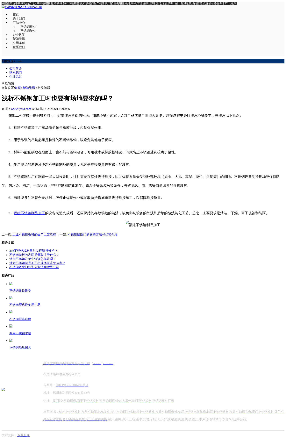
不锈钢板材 (28, 26)
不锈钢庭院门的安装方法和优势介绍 (92, 234)
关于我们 (19, 18)
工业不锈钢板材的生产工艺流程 (34, 234)
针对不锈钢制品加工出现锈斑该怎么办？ (37, 263)
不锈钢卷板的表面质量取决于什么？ (34, 254)
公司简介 (15, 68)
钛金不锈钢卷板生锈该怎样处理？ (32, 259)
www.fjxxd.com (21, 109)
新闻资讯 (19, 38)
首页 (16, 14)
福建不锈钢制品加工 (29, 213)
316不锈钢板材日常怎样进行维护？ (33, 250)
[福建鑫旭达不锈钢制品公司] (22, 7)
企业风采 (19, 34)
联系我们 (19, 47)
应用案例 (19, 43)
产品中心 (19, 22)
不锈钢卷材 (28, 30)
